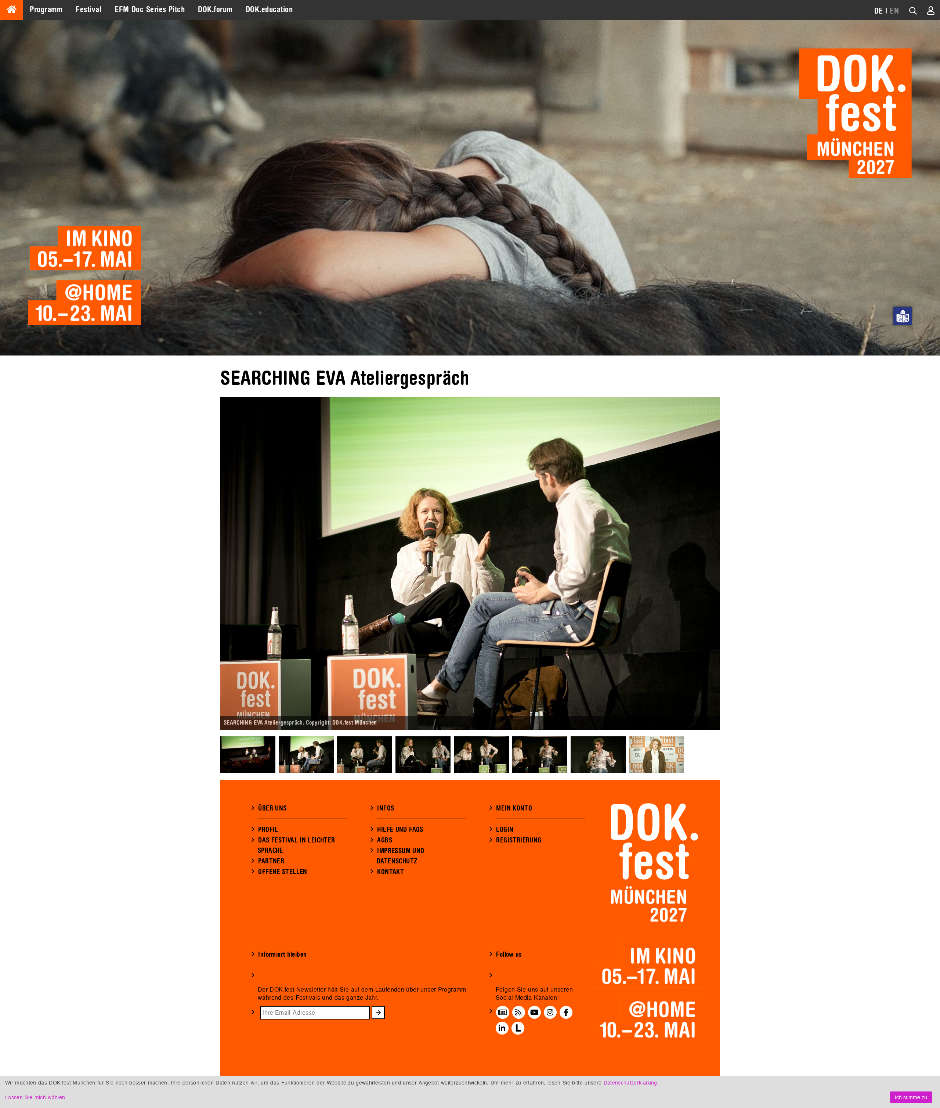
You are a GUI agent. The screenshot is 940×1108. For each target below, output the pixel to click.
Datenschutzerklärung (630, 1082)
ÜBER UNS (272, 808)
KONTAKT (390, 872)
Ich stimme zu (911, 1097)
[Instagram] (550, 1012)
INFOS (385, 808)
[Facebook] (566, 1012)
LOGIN (504, 829)
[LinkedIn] (502, 1028)
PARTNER (271, 861)
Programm (46, 9)
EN (894, 11)
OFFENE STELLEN (282, 872)
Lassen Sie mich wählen (35, 1097)
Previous (209, 563)
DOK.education (269, 9)
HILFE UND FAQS (400, 829)
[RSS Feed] (518, 1012)
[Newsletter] (502, 1012)
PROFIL (268, 829)
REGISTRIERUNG (518, 840)
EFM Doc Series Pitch (150, 9)
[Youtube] (534, 1012)
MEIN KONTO (514, 808)
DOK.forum (215, 9)
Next (730, 563)
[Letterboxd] (517, 1028)
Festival (88, 9)
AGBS (384, 840)
